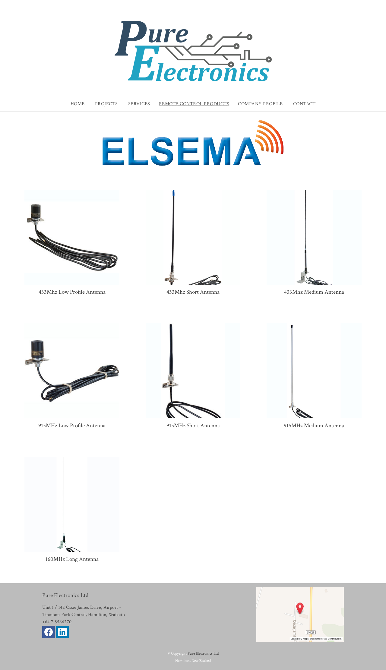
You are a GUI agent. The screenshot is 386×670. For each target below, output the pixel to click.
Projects (106, 104)
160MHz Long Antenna (72, 559)
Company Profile (260, 104)
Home (78, 104)
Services (139, 104)
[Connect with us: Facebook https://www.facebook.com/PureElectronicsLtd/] (48, 633)
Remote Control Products (194, 104)
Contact (304, 104)
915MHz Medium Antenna (314, 425)
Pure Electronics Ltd (203, 653)
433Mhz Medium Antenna (314, 292)
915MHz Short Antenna (193, 425)
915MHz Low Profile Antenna (72, 425)
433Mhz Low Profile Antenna (72, 292)
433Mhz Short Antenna (193, 292)
